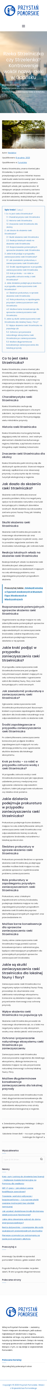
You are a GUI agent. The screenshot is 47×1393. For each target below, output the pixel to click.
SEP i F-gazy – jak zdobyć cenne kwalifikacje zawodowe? (17, 1190)
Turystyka (22, 162)
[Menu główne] (23, 26)
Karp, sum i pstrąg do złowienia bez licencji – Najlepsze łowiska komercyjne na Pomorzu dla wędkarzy (23, 1180)
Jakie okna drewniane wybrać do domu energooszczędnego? (21, 1221)
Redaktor (12, 152)
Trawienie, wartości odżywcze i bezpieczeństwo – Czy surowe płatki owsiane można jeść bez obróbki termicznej (20, 1201)
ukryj (20, 210)
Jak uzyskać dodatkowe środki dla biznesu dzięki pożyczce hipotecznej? (23, 1213)
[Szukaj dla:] (23, 1159)
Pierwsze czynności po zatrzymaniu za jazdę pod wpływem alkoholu (21, 1237)
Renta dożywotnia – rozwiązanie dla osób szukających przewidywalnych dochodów (22, 1229)
